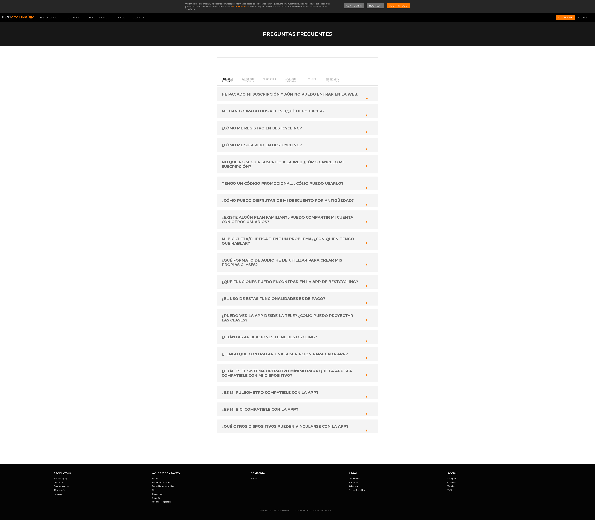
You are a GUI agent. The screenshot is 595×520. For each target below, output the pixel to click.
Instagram (451, 478)
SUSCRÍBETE (565, 17)
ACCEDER (582, 17)
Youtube (450, 486)
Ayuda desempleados (161, 501)
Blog (154, 490)
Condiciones (354, 478)
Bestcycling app (60, 478)
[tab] (227, 71)
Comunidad (157, 494)
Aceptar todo (398, 5)
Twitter (450, 490)
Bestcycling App (49, 17)
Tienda (121, 17)
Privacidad (353, 482)
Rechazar (375, 5)
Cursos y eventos (98, 17)
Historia (254, 478)
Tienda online (60, 490)
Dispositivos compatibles (163, 486)
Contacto (156, 498)
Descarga (138, 17)
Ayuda (155, 478)
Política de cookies (240, 6)
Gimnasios (73, 17)
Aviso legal (353, 486)
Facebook (451, 482)
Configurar (354, 5)
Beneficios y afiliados (161, 482)
